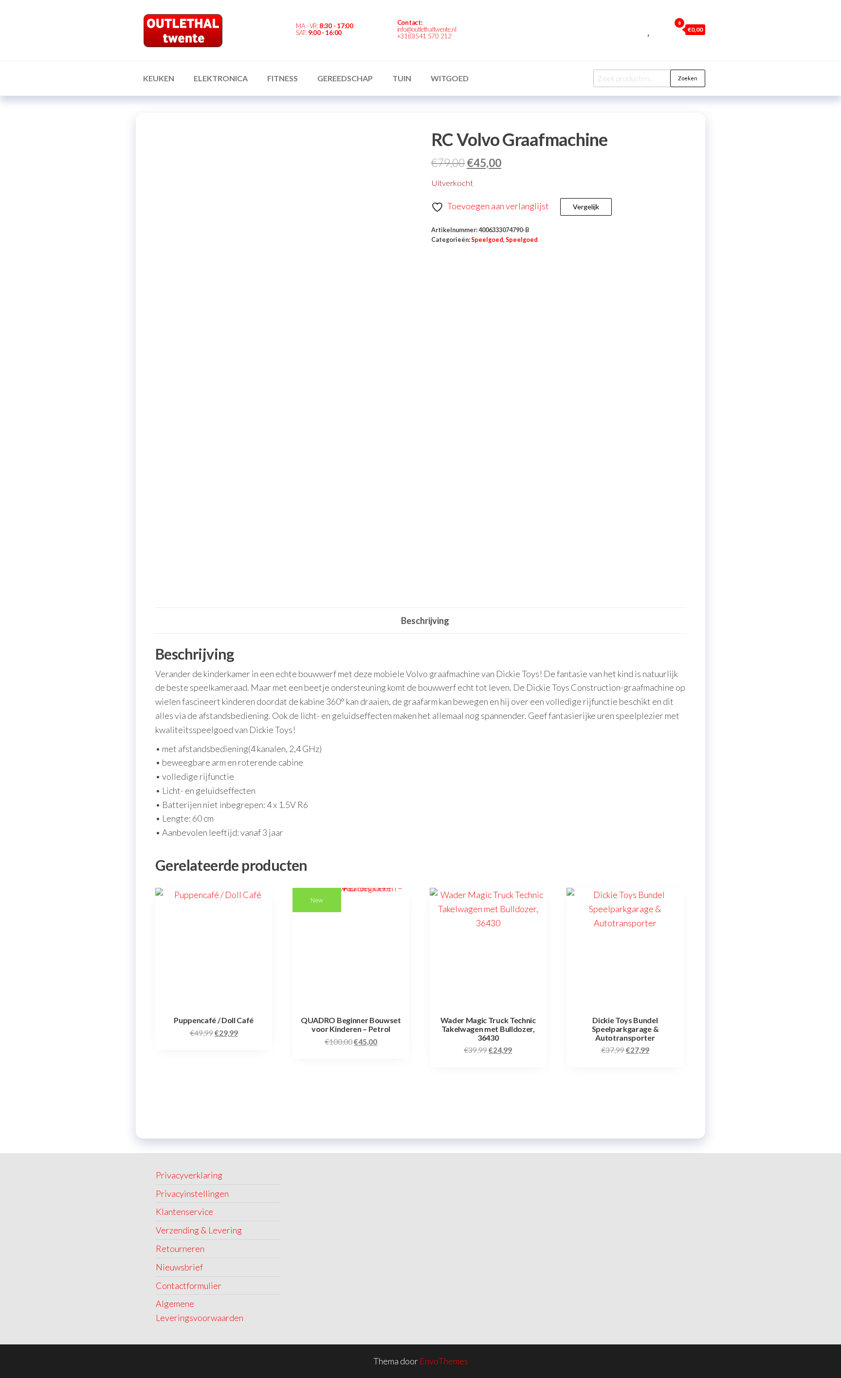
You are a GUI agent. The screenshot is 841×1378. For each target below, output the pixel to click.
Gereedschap (345, 78)
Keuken (158, 78)
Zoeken (687, 78)
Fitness (282, 78)
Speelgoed (487, 239)
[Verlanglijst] (649, 29)
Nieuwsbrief (179, 1267)
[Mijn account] (660, 29)
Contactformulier (188, 1285)
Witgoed (450, 78)
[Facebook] (486, 31)
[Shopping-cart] (502, 31)
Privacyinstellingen (192, 1193)
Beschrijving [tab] (425, 620)
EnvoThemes (444, 1361)
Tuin (401, 78)
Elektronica (221, 78)
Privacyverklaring (189, 1175)
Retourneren (180, 1248)
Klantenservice (184, 1211)
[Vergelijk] (638, 29)
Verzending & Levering (199, 1230)
